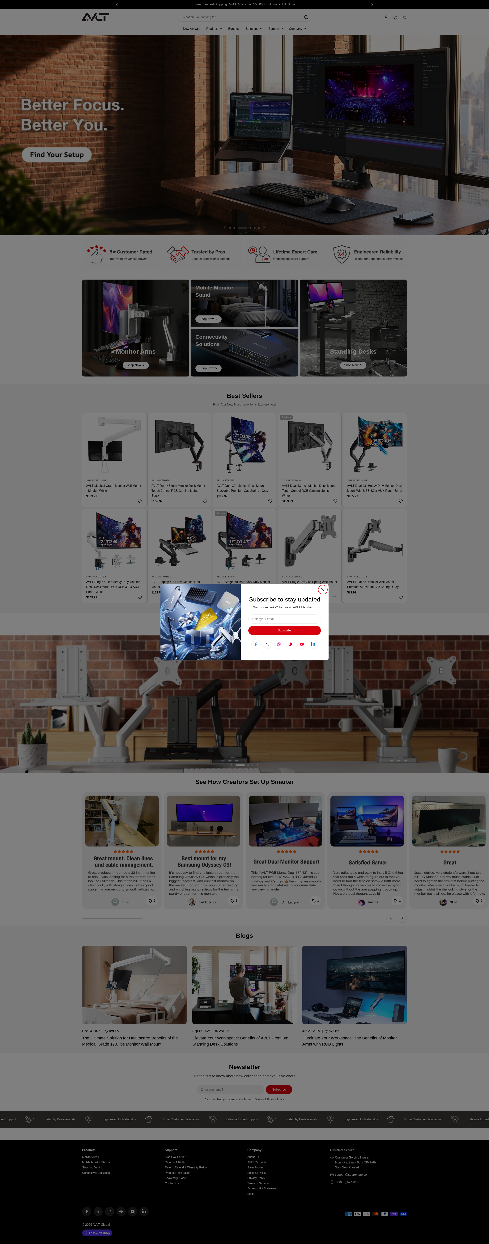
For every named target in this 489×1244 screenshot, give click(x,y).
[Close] (323, 589)
